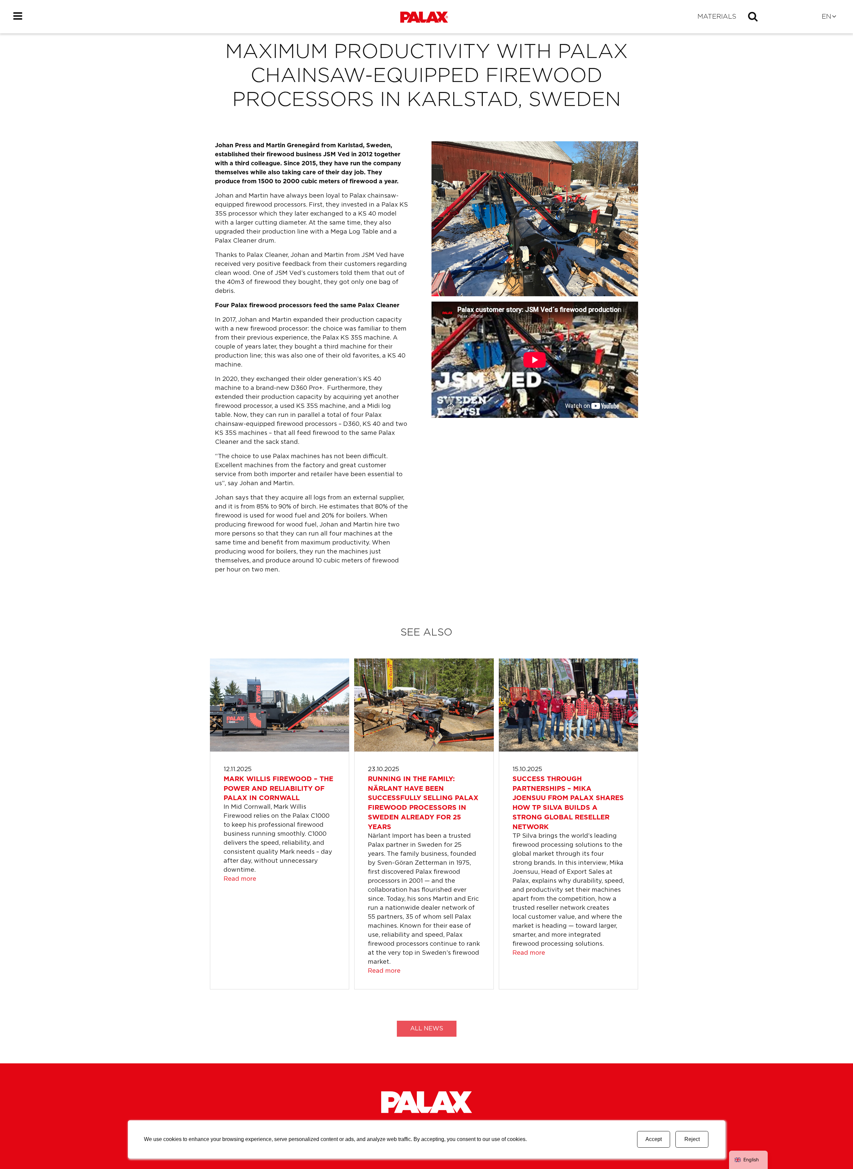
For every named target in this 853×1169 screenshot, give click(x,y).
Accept (653, 1139)
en (826, 16)
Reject (692, 1139)
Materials (716, 16)
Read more (240, 879)
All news (426, 1029)
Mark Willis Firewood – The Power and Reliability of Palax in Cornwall (278, 789)
